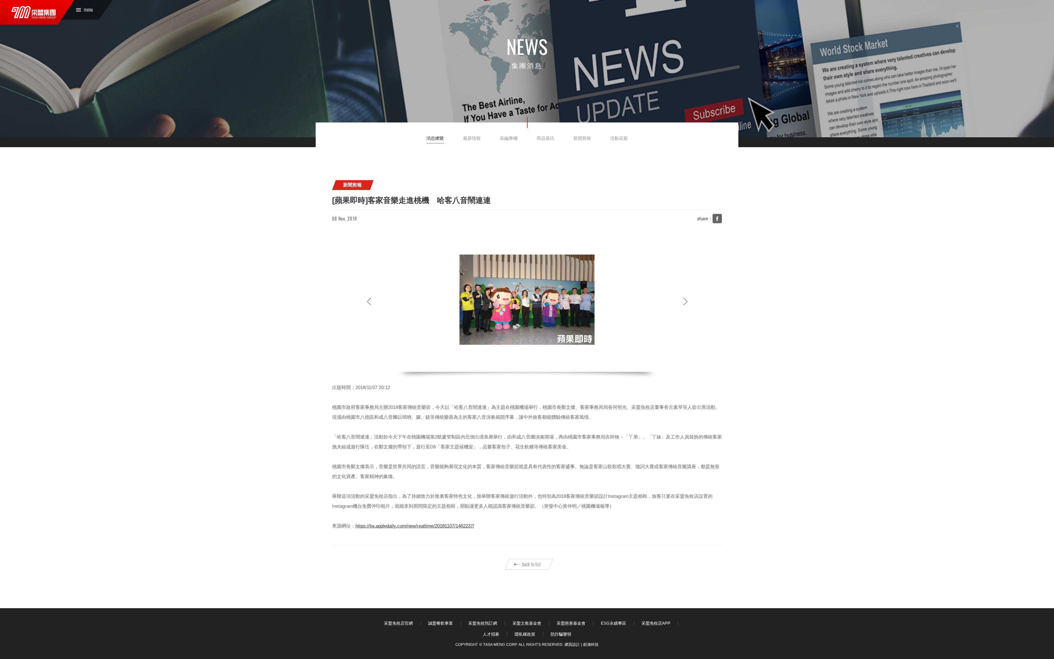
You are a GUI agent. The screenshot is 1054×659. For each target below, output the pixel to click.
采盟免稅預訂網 (482, 623)
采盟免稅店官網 (398, 623)
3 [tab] (521, 365)
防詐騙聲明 (561, 634)
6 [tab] (539, 365)
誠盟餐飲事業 (440, 623)
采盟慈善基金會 (571, 623)
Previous (369, 301)
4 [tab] (527, 365)
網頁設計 (572, 644)
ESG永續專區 (613, 623)
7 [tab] (545, 365)
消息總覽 (435, 138)
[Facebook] (717, 218)
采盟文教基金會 (526, 623)
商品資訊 (545, 138)
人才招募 (491, 634)
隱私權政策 (525, 634)
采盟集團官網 (33, 12)
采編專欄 (508, 138)
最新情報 (472, 138)
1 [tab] (509, 365)
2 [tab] (515, 365)
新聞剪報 (582, 138)
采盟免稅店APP (655, 623)
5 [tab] (533, 365)
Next (685, 301)
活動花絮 (619, 138)
